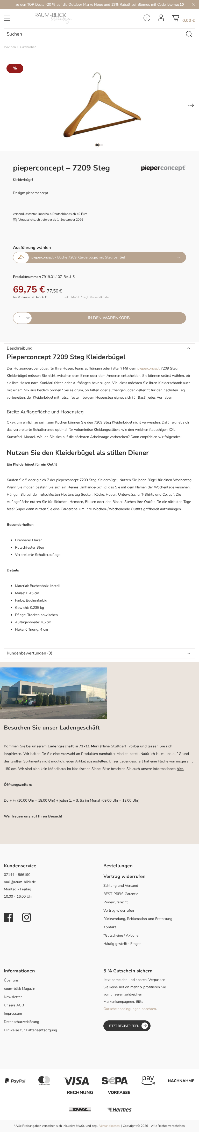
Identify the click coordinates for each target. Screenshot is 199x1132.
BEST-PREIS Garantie (120, 893)
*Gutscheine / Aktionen (121, 935)
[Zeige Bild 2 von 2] (101, 145)
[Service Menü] (146, 19)
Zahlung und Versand (120, 885)
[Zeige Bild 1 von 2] (97, 145)
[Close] (193, 4)
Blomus (144, 4)
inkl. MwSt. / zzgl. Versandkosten (87, 297)
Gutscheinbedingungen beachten (129, 1008)
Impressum (13, 1013)
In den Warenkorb (109, 318)
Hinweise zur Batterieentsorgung (30, 1030)
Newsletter (13, 996)
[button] (99, 348)
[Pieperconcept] (163, 168)
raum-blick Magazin (19, 988)
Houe (98, 4)
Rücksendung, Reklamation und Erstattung (137, 918)
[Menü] (7, 19)
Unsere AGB (14, 1005)
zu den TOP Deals (30, 4)
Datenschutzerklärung (21, 1021)
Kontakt (109, 927)
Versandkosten (109, 1126)
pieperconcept (148, 368)
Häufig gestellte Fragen (122, 943)
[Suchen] (189, 34)
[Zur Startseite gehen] (66, 18)
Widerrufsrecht (115, 902)
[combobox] (93, 34)
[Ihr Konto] (161, 19)
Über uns (11, 980)
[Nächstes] (191, 105)
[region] (99, 105)
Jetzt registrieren (124, 1026)
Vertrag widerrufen (118, 910)
